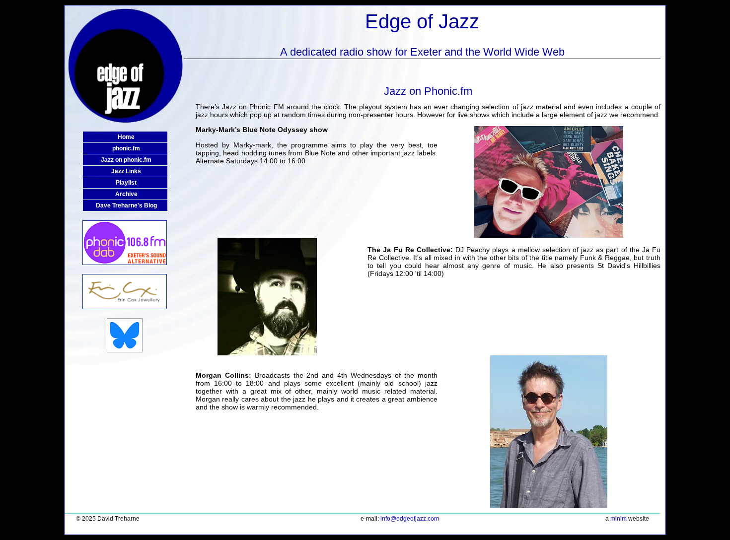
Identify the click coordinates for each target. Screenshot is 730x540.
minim (618, 518)
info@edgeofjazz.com (409, 518)
